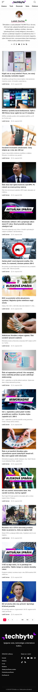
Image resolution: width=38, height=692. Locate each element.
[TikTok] (22, 662)
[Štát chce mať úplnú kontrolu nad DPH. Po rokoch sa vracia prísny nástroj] (19, 172)
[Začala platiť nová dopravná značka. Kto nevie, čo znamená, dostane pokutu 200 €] (19, 248)
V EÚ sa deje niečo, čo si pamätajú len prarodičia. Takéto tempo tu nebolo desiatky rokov (19, 567)
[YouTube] (19, 44)
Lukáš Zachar (6, 84)
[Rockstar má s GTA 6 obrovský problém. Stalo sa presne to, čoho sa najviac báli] (19, 515)
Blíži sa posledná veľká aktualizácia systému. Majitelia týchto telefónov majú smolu (17, 300)
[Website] (12, 44)
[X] (16, 44)
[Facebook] (14, 44)
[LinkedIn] (24, 44)
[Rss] (25, 662)
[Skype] (26, 44)
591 (27, 619)
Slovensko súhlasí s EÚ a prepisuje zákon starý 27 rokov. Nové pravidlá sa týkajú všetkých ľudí (18, 224)
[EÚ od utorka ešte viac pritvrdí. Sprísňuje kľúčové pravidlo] (19, 591)
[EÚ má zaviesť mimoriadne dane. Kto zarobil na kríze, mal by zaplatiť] (19, 478)
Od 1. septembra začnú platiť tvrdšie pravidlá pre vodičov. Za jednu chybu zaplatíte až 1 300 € (16, 414)
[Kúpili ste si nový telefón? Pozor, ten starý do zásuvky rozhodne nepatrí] (19, 61)
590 (22, 619)
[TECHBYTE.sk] (19, 2)
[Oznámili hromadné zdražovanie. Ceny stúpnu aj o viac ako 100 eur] (19, 135)
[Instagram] (21, 44)
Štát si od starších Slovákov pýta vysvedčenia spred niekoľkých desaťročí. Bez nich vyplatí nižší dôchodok (18, 453)
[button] (3, 2)
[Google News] (31, 658)
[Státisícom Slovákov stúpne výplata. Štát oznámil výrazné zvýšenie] (19, 323)
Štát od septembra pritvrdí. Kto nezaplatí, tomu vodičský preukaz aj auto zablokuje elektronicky (18, 375)
